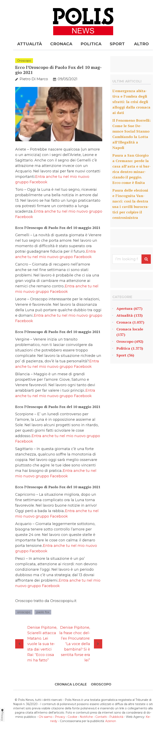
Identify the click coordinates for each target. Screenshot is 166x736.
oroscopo (23, 612)
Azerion (110, 721)
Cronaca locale (129, 329)
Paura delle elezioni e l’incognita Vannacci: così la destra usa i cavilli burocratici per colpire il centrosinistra (130, 204)
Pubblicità (116, 717)
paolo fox (42, 612)
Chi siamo (45, 717)
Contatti (101, 717)
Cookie (72, 717)
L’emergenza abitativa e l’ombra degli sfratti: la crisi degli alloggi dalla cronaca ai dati (131, 101)
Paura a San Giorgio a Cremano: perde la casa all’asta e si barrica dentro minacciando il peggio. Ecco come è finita (131, 169)
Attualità (29, 43)
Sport (117, 43)
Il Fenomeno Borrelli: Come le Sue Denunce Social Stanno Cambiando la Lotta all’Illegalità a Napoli (131, 134)
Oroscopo (24, 60)
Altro (141, 43)
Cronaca (61, 43)
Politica (91, 43)
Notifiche (86, 717)
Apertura (124, 308)
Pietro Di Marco (34, 79)
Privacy (60, 717)
